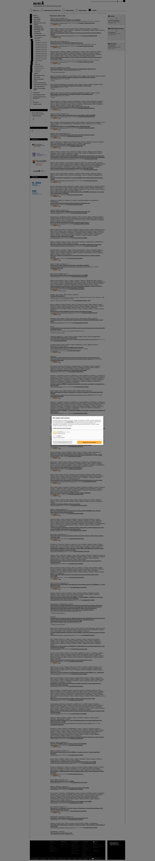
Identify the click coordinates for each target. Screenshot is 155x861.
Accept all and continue (89, 442)
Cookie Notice (70, 421)
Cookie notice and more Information (62, 428)
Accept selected (62, 442)
